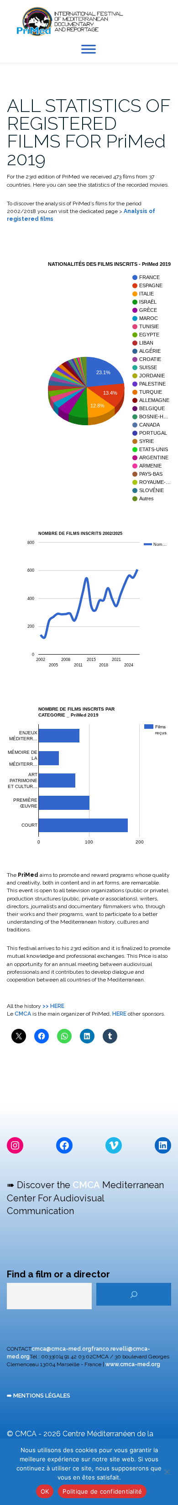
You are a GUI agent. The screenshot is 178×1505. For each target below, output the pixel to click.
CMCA (23, 1014)
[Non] (166, 1471)
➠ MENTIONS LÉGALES (38, 1395)
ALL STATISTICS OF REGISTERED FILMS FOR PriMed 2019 (88, 132)
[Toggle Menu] (88, 49)
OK (45, 1491)
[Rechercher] (133, 1294)
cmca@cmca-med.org (61, 1349)
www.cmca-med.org (132, 1364)
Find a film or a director (58, 1274)
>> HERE (53, 1006)
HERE (120, 1014)
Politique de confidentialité (102, 1491)
